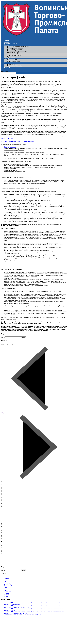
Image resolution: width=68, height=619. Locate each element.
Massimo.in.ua (14, 617)
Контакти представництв (14, 65)
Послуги (6, 45)
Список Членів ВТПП (13, 61)
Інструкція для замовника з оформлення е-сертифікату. (17, 141)
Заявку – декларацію (10, 147)
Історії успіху (7, 584)
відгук (6, 579)
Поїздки (6, 588)
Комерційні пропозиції (10, 43)
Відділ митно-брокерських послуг (17, 51)
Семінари (6, 593)
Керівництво (11, 64)
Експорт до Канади (16, 54)
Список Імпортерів (16, 55)
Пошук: (3, 337)
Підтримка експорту (13, 52)
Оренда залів (11, 57)
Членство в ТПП (8, 58)
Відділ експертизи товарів (14, 49)
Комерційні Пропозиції (10, 585)
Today (2, 412)
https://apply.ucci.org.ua (7, 138)
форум (6, 596)
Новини (6, 42)
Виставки (6, 578)
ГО (5, 581)
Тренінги (6, 594)
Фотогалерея (7, 67)
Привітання (7, 591)
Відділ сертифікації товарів (15, 48)
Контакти (6, 63)
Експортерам (7, 582)
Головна (6, 40)
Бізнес (5, 576)
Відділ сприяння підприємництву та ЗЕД (19, 46)
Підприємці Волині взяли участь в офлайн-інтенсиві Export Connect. (23, 614)
